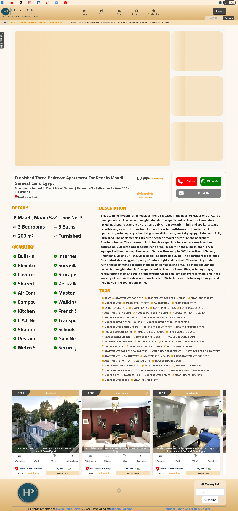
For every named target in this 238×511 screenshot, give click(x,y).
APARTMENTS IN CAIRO (156, 356)
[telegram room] (56, 2)
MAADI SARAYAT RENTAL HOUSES (123, 322)
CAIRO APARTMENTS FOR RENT (191, 356)
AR (232, 2)
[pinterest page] (65, 2)
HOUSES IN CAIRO (147, 341)
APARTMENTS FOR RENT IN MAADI (167, 298)
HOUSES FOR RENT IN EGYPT (152, 312)
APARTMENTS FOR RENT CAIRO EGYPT (126, 351)
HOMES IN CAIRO (171, 341)
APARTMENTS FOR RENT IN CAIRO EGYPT (127, 360)
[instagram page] (29, 2)
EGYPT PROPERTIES (164, 308)
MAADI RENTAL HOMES (157, 375)
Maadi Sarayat (34, 468)
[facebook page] (2, 2)
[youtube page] (11, 2)
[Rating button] (33, 473)
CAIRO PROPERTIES (186, 303)
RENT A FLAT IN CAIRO (179, 346)
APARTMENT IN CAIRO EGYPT (146, 346)
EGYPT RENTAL (140, 308)
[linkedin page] (38, 2)
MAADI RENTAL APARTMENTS (121, 327)
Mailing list (212, 484)
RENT (107, 298)
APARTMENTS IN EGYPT (117, 312)
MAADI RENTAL (112, 303)
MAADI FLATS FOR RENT (158, 365)
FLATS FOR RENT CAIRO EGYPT (202, 351)
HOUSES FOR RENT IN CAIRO (189, 312)
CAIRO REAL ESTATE (115, 308)
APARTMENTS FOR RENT (129, 298)
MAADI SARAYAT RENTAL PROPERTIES (168, 322)
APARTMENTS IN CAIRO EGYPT (121, 356)
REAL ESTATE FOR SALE (182, 332)
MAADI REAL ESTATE (137, 303)
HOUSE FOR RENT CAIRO (118, 332)
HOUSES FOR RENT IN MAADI (120, 317)
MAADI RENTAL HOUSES (188, 375)
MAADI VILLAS (132, 375)
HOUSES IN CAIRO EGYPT (181, 336)
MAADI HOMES (201, 370)
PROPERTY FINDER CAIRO (118, 341)
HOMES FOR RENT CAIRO (150, 332)
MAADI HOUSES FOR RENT (119, 370)
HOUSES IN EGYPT (114, 346)
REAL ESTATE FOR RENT (118, 336)
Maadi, (23, 468)
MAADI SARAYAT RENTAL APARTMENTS (163, 317)
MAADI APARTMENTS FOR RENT (122, 365)
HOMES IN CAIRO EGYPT (149, 336)
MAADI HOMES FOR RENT (153, 370)
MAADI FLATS (112, 375)
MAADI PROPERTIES (202, 298)
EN (226, 2)
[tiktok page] (47, 2)
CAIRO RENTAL (162, 303)
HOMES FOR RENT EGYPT (190, 327)
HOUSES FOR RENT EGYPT (157, 327)
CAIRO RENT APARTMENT (166, 351)
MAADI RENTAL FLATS (116, 380)
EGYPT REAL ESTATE (191, 308)
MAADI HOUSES (180, 370)
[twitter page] (20, 2)
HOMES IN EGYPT (195, 341)
